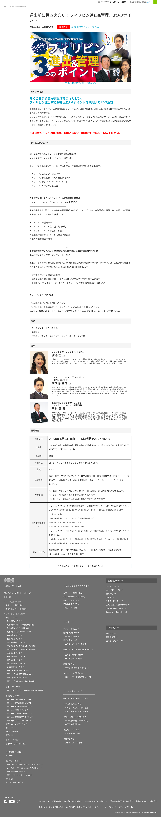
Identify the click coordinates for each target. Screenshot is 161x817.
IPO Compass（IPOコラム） (74, 597)
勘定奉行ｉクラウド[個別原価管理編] (20, 625)
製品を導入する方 (70, 640)
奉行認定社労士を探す (74, 658)
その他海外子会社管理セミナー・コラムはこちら (79, 566)
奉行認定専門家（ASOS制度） (77, 721)
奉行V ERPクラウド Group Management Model (25, 690)
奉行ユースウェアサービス (17, 771)
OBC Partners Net (72, 733)
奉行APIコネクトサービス (16, 744)
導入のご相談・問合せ (14, 782)
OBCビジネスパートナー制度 (76, 708)
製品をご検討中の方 (71, 629)
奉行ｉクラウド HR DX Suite (17, 677)
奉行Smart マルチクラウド (16, 724)
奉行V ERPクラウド (13, 687)
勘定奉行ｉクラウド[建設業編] (18, 628)
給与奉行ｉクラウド (14, 660)
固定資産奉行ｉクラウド (16, 642)
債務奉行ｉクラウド (14, 639)
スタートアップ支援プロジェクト (78, 677)
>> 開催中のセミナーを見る (85, 27)
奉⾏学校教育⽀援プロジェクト (77, 668)
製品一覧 (7, 597)
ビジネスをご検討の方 (72, 704)
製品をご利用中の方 (71, 633)
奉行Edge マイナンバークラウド (19, 720)
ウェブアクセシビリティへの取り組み (119, 807)
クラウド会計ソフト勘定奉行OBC (16, 6)
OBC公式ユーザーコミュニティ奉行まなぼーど (24, 768)
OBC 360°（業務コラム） (73, 593)
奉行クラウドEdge (13, 696)
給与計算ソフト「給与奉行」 (17, 609)
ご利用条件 (56, 801)
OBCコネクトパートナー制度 (76, 711)
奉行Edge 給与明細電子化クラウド (20, 713)
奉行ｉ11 (9, 728)
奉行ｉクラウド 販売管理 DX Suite (20, 674)
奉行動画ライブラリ (71, 604)
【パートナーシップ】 (73, 691)
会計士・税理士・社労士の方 (74, 717)
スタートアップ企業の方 (73, 673)
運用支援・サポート (13, 761)
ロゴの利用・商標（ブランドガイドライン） (83, 807)
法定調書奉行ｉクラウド (16, 663)
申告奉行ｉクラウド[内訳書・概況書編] (21, 649)
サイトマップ (43, 801)
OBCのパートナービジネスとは (75, 698)
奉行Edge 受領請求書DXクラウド (19, 703)
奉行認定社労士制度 (73, 724)
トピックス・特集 (70, 608)
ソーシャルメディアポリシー (96, 801)
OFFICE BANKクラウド (15, 667)
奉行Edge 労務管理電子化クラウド (20, 706)
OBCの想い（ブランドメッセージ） (18, 593)
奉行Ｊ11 (9, 735)
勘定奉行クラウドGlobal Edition (19, 632)
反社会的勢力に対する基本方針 (50, 807)
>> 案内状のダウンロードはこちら (80, 83)
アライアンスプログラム (74, 743)
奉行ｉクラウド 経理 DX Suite (18, 670)
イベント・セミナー (71, 600)
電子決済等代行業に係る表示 (121, 801)
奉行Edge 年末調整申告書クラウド (20, 717)
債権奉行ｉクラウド (14, 635)
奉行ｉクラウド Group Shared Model (21, 681)
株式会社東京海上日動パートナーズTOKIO (99, 539)
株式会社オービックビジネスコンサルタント (74, 543)
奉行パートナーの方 (71, 730)
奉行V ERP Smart (12, 731)
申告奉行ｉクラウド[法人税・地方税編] (21, 646)
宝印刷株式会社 (78, 539)
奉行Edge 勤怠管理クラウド (17, 710)
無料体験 (9, 779)
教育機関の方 (68, 664)
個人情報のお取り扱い (73, 801)
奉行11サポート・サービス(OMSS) (19, 775)
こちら (148, 2)
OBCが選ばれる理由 (14, 752)
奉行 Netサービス (72, 637)
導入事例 (9, 755)
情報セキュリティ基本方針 (146, 801)
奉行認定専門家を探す (74, 655)
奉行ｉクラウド (12, 617)
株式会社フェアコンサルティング (60, 539)
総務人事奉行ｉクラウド (16, 656)
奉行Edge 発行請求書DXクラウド (19, 699)
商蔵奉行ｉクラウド (14, 653)
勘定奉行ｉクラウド (14, 621)
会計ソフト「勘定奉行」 (15, 605)
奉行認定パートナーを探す (75, 644)
